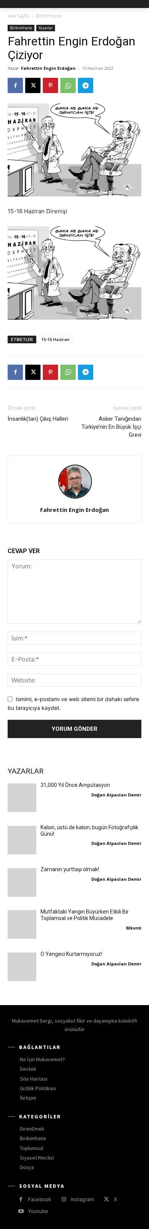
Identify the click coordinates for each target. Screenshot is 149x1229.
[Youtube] (21, 1211)
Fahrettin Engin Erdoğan (48, 68)
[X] (32, 85)
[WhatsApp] (68, 85)
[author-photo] (74, 499)
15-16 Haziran (55, 339)
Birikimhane (49, 16)
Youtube (38, 1211)
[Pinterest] (50, 85)
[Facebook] (15, 85)
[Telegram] (85, 85)
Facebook (39, 1199)
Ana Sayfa (18, 16)
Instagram (82, 1199)
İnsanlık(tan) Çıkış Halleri (38, 418)
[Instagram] (63, 1199)
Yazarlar (46, 28)
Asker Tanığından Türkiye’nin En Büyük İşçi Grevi (111, 426)
